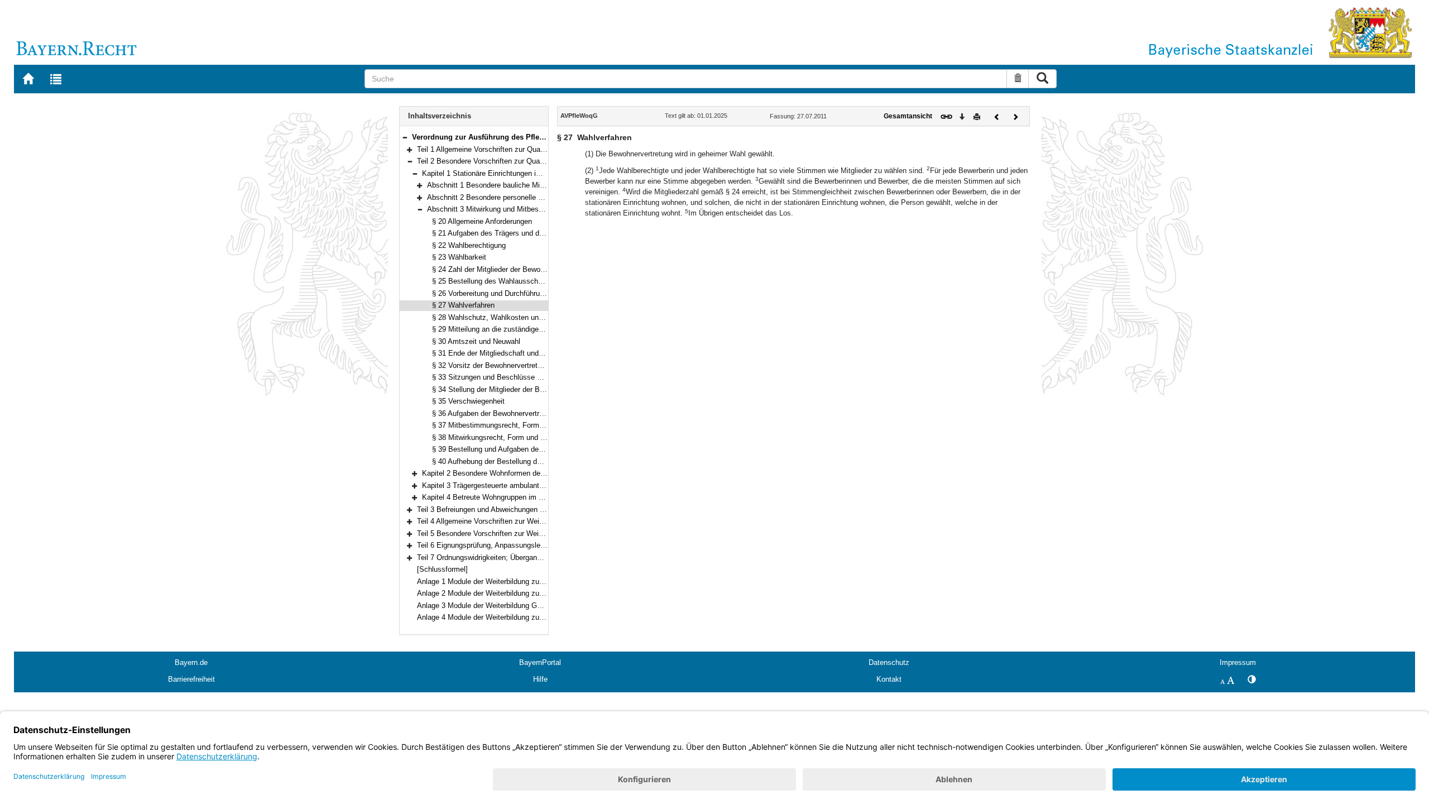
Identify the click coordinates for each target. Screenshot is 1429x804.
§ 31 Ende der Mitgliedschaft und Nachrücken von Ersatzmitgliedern (542, 353)
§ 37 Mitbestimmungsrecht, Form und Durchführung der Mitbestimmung (547, 425)
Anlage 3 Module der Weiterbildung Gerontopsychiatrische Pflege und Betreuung (546, 605)
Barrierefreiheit (191, 679)
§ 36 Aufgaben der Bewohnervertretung (494, 413)
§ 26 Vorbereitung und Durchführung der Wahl (505, 293)
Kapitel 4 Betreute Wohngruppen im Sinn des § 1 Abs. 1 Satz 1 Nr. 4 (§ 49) (543, 497)
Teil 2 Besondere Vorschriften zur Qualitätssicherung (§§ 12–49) (520, 161)
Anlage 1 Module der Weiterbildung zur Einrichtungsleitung (511, 581)
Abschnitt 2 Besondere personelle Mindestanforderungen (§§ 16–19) (536, 197)
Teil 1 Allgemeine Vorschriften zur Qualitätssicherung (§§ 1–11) (518, 149)
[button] (404, 137)
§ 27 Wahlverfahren (463, 305)
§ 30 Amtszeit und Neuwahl (476, 341)
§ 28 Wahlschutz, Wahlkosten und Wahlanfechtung (514, 317)
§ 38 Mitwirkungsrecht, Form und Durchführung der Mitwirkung (532, 437)
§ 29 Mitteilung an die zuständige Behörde (500, 329)
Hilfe (540, 679)
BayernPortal (540, 662)
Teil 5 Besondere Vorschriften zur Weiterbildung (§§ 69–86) (511, 533)
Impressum (1238, 662)
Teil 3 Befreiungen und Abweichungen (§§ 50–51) (495, 509)
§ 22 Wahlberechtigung (469, 245)
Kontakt (888, 679)
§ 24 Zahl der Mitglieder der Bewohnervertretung (509, 269)
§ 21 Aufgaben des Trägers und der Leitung (501, 233)
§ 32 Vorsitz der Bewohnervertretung (490, 365)
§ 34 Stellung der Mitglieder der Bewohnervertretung (515, 389)
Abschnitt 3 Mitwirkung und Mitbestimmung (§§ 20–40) (515, 209)
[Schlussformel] (442, 569)
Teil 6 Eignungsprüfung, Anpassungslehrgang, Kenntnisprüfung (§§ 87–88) (536, 545)
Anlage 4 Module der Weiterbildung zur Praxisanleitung (505, 617)
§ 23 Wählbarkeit (459, 257)
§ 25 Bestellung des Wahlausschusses (495, 281)
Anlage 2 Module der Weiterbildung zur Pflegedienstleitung (511, 593)
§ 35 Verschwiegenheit (468, 401)
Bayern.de (191, 662)
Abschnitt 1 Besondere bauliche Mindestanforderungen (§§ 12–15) (533, 185)
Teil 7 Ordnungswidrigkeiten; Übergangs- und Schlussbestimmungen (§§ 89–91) (545, 557)
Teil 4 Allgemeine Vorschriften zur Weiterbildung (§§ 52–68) (512, 521)
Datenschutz (889, 662)
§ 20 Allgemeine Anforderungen (482, 221)
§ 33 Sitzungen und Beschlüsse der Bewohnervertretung (522, 377)
